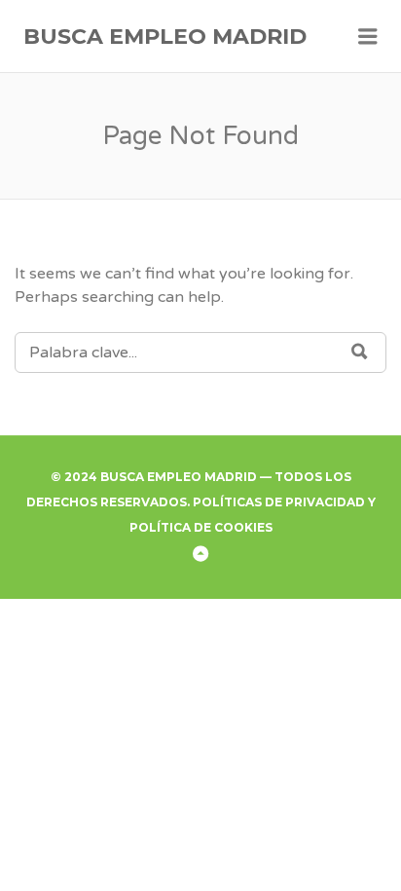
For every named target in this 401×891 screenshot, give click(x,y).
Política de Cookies (201, 527)
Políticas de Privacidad (279, 502)
